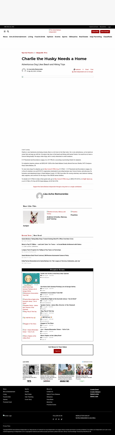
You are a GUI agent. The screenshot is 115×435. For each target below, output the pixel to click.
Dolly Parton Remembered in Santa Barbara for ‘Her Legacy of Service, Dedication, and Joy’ (51, 261)
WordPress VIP (87, 431)
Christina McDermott (30, 252)
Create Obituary (95, 392)
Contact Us (50, 391)
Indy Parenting (96, 37)
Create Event (94, 389)
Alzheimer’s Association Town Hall (51, 293)
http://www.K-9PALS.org (51, 169)
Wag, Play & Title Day (47, 311)
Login (109, 27)
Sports (64, 37)
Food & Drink (40, 37)
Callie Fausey (27, 263)
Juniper (26, 226)
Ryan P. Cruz (27, 257)
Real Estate (83, 37)
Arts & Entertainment (17, 37)
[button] (31, 373)
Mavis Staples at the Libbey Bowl (50, 335)
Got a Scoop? (105, 31)
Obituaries (73, 37)
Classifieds (107, 37)
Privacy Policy (6, 426)
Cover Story (28, 399)
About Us (49, 389)
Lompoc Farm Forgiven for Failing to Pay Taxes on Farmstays (41, 250)
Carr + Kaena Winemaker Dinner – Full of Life (54, 329)
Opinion (50, 37)
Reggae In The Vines (47, 323)
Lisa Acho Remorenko (36, 69)
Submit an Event (93, 27)
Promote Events (51, 404)
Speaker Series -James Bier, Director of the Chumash (57, 305)
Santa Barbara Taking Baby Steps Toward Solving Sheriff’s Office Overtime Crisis (47, 239)
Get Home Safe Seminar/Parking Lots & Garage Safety (57, 286)
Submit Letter (94, 394)
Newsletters (103, 27)
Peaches (74, 215)
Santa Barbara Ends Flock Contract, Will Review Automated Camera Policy (45, 255)
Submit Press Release (53, 394)
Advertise (49, 402)
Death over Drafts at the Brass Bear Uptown (54, 273)
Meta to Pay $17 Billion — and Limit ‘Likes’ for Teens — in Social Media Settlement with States (51, 244)
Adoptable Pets (41, 53)
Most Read (37, 235)
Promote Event (7, 402)
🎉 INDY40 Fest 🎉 (46, 317)
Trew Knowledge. (72, 431)
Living (30, 37)
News (5, 37)
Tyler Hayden (27, 241)
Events (57, 37)
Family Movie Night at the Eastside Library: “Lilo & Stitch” (58, 299)
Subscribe (95, 31)
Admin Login (94, 396)
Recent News (27, 235)
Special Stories (28, 53)
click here (60, 431)
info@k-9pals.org (87, 179)
